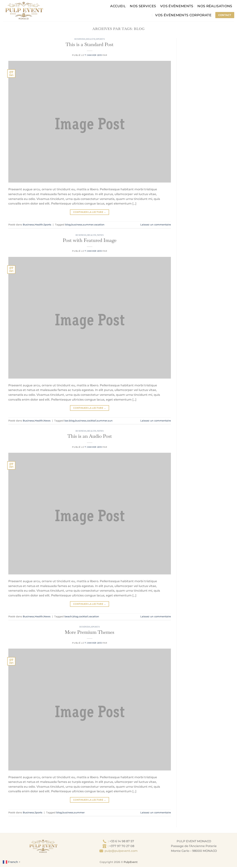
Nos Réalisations (214, 6)
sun (110, 420)
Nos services (143, 6)
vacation (99, 224)
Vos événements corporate (183, 15)
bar (66, 420)
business (76, 224)
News (100, 235)
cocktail (91, 420)
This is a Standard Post (90, 44)
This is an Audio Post (89, 436)
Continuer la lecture (89, 212)
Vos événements (176, 6)
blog (68, 224)
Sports (100, 39)
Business (79, 39)
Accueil (118, 6)
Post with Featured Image (89, 240)
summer (88, 224)
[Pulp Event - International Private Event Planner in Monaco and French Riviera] (24, 11)
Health (90, 39)
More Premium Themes (89, 632)
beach (68, 616)
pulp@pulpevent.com (121, 851)
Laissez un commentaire (155, 224)
